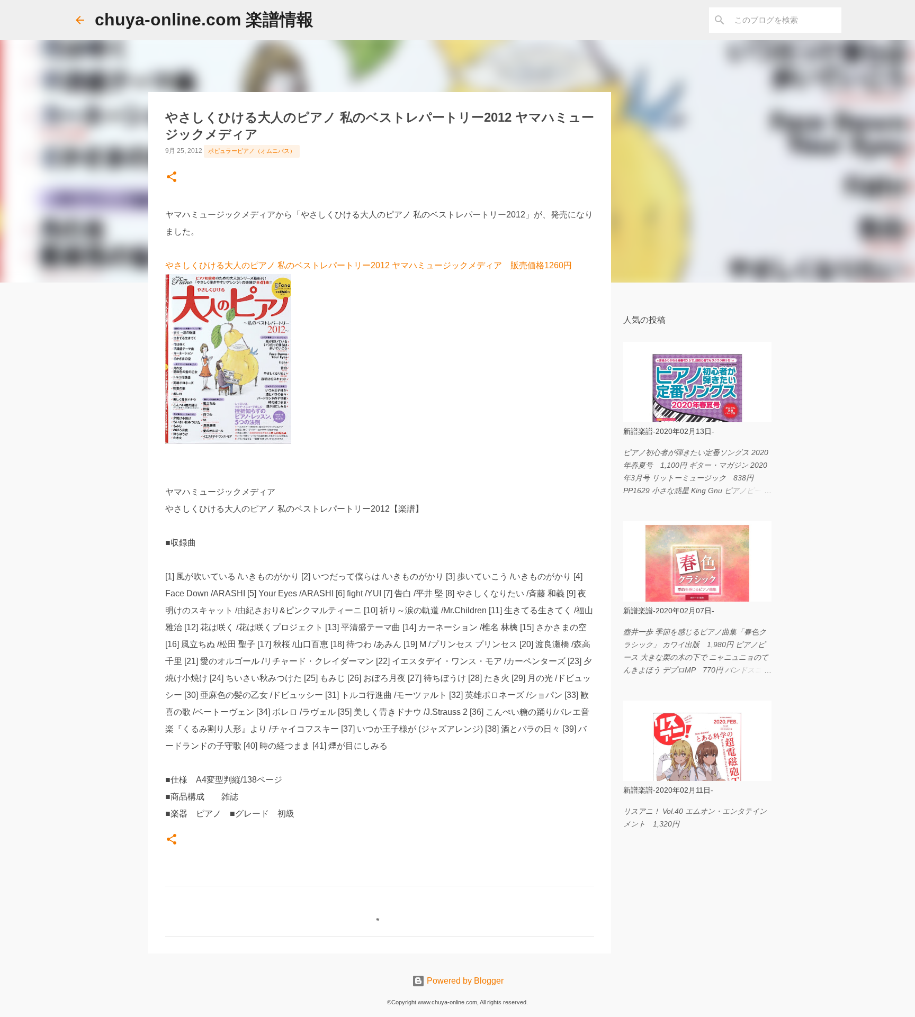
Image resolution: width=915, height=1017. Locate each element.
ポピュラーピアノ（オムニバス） (251, 151)
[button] (171, 177)
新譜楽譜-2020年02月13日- (668, 431)
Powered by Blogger (464, 980)
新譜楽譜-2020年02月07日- (668, 610)
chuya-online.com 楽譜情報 (204, 19)
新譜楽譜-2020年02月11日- (668, 790)
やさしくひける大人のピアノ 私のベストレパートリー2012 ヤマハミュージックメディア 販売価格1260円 (368, 265)
